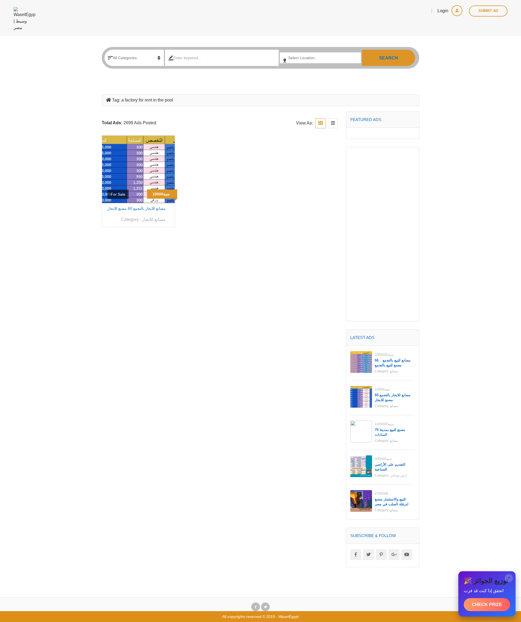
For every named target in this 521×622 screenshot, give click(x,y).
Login (443, 10)
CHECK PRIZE (487, 604)
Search (388, 58)
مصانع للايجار (154, 219)
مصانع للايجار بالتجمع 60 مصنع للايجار (136, 208)
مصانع (394, 371)
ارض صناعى (398, 475)
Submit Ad (488, 11)
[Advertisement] (382, 234)
